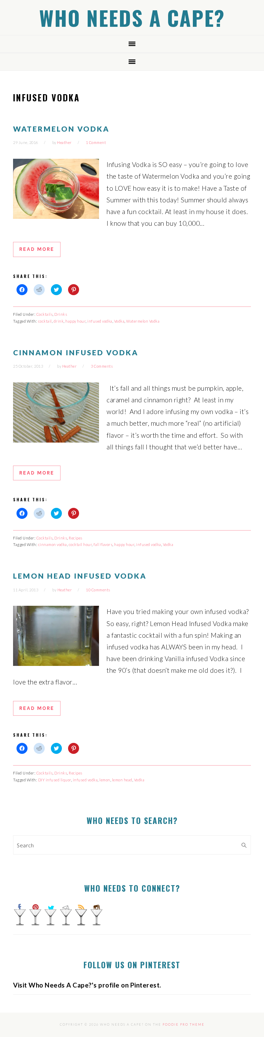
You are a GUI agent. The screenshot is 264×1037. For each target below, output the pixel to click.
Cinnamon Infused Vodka (75, 352)
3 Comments (102, 366)
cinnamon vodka (52, 544)
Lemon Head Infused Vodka (79, 575)
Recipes (75, 538)
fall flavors (103, 544)
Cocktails (44, 314)
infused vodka (99, 321)
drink (59, 321)
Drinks (60, 314)
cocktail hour (80, 544)
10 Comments (98, 590)
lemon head (122, 780)
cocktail (45, 321)
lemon (104, 780)
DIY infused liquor (54, 780)
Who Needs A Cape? (132, 17)
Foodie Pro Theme (184, 1024)
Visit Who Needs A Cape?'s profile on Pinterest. (87, 985)
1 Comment (96, 142)
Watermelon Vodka (61, 128)
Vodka (119, 321)
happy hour (75, 321)
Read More (36, 249)
